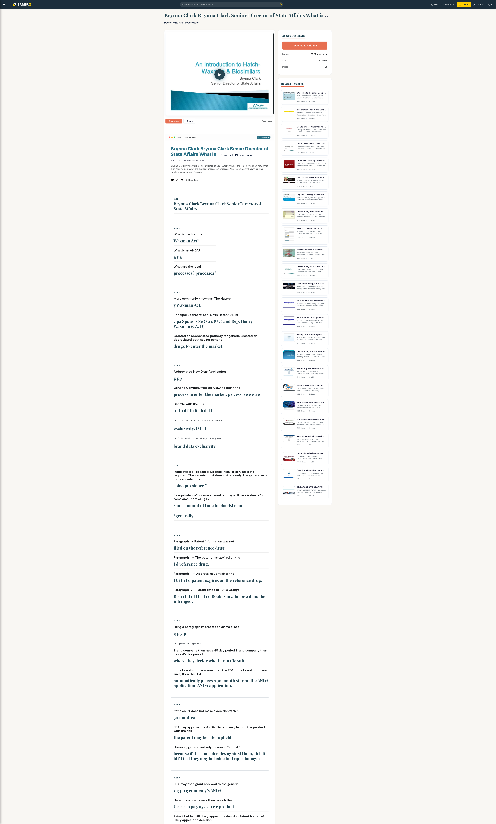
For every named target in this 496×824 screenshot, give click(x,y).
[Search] (281, 4)
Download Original (305, 45)
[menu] (4, 4)
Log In (489, 4)
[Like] (172, 180)
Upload (465, 4)
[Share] (177, 180)
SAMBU (24, 4)
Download (174, 121)
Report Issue (267, 121)
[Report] (182, 180)
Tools (479, 4)
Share (190, 121)
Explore (448, 4)
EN (435, 4)
